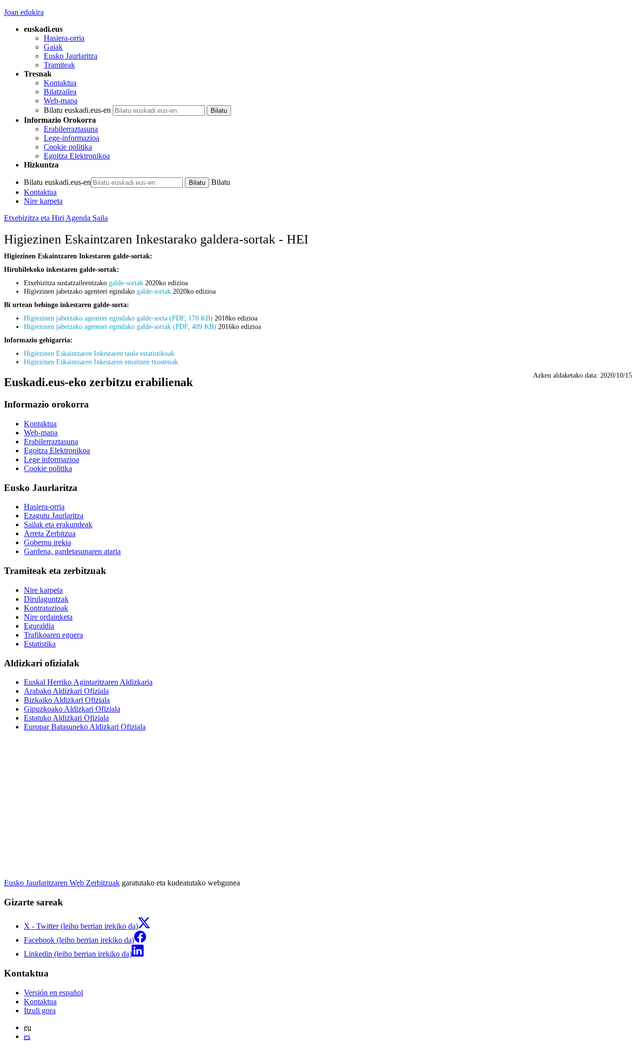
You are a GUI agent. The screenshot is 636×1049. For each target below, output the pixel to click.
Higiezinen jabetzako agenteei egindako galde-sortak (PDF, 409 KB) (120, 326)
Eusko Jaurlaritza (70, 56)
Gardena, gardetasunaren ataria (72, 551)
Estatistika (40, 644)
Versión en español (53, 992)
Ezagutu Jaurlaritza (53, 515)
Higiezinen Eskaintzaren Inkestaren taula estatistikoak (99, 353)
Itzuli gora (40, 1010)
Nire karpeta (43, 201)
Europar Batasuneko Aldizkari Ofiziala (85, 727)
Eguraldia (39, 626)
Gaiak (53, 47)
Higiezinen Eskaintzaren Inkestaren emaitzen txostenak (101, 362)
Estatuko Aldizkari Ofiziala (66, 718)
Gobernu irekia (47, 542)
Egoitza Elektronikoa (77, 156)
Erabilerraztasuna (71, 129)
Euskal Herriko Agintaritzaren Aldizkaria (88, 682)
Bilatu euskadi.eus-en (77, 110)
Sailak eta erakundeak (58, 524)
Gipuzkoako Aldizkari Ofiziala (72, 709)
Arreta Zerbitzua (50, 533)
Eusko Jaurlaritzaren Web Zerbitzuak (62, 883)
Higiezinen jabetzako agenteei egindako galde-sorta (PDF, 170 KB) (118, 318)
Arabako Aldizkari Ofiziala (66, 691)
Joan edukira (24, 12)
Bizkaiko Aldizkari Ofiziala (67, 700)
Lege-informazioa (71, 138)
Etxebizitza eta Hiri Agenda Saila (56, 218)
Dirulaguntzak (46, 599)
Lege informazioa (51, 459)
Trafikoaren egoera (53, 635)
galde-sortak (126, 283)
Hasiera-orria (64, 38)
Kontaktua (60, 83)
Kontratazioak (46, 608)
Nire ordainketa (48, 617)
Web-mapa (61, 100)
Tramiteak (59, 65)
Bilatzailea (60, 91)
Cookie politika (68, 147)
